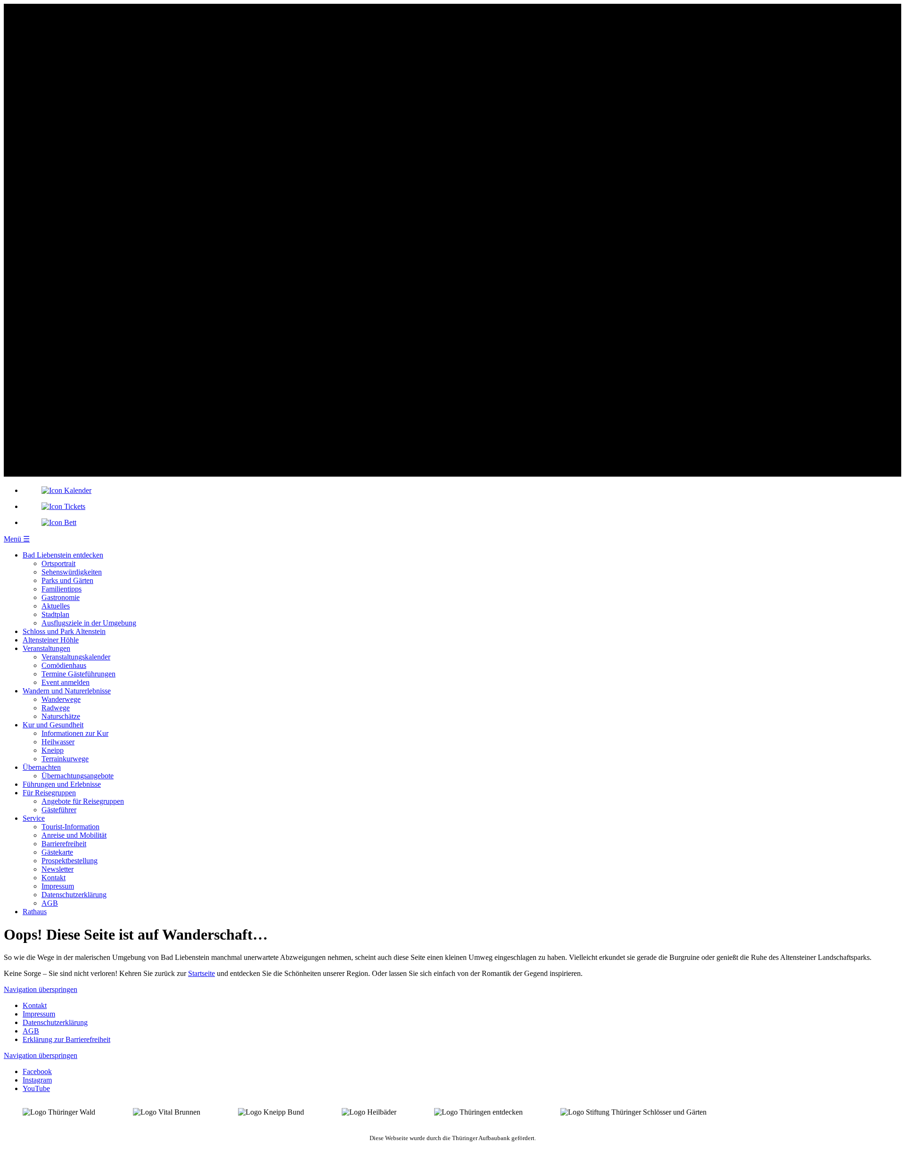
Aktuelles (55, 606)
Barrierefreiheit (63, 844)
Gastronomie (60, 597)
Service (34, 818)
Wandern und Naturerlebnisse (67, 691)
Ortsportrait (58, 563)
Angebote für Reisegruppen (82, 801)
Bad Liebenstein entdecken (63, 555)
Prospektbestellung (69, 861)
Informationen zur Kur (74, 733)
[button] (17, 539)
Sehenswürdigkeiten (71, 572)
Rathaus (35, 912)
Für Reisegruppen (49, 793)
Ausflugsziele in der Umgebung (88, 623)
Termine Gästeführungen (78, 674)
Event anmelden (65, 682)
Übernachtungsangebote (77, 776)
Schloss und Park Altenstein (64, 631)
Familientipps (61, 589)
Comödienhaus (63, 665)
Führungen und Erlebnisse (62, 784)
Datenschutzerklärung (74, 895)
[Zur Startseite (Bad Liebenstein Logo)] (452, 474)
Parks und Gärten (67, 580)
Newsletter (57, 869)
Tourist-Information (70, 827)
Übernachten (42, 767)
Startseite (201, 973)
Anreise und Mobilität (74, 835)
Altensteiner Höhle (51, 640)
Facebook (37, 1071)
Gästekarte (57, 852)
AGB (49, 903)
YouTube (36, 1088)
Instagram (37, 1080)
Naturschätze (60, 716)
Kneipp (52, 750)
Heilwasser (57, 742)
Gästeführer (58, 810)
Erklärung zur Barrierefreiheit (66, 1039)
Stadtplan (55, 614)
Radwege (55, 708)
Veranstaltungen (46, 648)
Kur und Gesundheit (53, 725)
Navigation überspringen (40, 989)
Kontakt (53, 878)
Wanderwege (61, 699)
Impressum (57, 886)
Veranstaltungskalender (75, 657)
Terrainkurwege (65, 759)
